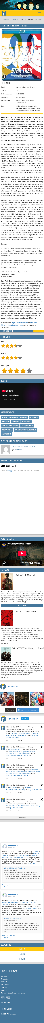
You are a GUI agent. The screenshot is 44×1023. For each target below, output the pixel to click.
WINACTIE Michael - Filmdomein (15, 868)
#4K (14, 771)
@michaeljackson (29, 751)
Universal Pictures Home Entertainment (19, 324)
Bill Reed (4, 417)
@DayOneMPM (11, 755)
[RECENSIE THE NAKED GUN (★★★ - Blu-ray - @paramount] (7, 699)
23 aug (30, 785)
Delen (6, 887)
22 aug (30, 799)
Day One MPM (24, 856)
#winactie (12, 751)
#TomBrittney (20, 790)
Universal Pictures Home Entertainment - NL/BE (20, 857)
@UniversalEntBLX (23, 755)
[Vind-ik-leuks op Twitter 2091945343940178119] (15, 778)
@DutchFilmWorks (36, 790)
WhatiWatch (19, 449)
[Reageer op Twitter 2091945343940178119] (7, 778)
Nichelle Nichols (26, 421)
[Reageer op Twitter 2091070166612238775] (7, 811)
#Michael (19, 751)
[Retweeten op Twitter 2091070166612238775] (11, 811)
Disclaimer (5, 984)
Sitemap (4, 987)
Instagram (22, 959)
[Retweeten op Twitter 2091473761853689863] (11, 793)
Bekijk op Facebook (8, 885)
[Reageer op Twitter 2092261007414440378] (7, 758)
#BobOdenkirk (33, 733)
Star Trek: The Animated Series (10, 426)
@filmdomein (20, 727)
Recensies (15, 19)
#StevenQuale (11, 790)
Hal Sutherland (34, 417)
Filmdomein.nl (6, 1002)
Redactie (4, 979)
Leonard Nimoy (16, 421)
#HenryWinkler (11, 735)
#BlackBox (13, 788)
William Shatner (6, 434)
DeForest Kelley (13, 417)
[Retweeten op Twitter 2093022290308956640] (11, 740)
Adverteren (5, 990)
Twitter (22, 949)
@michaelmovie (14, 749)
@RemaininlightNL (12, 737)
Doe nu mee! (22, 606)
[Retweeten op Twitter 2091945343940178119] (11, 778)
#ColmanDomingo (24, 753)
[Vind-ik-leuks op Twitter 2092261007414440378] (15, 758)
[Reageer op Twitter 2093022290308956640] (7, 740)
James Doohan (6, 421)
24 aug (30, 765)
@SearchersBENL (36, 735)
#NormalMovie (23, 733)
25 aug (30, 747)
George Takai (23, 417)
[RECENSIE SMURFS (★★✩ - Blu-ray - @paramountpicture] (37, 699)
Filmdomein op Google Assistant (13, 993)
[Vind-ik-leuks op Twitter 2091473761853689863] (15, 793)
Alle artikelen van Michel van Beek (23, 446)
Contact (4, 982)
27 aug (30, 727)
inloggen (10, 471)
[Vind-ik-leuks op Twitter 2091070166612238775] (15, 811)
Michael (35, 852)
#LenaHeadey (21, 735)
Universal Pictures (7, 430)
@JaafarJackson (12, 753)
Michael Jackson (32, 908)
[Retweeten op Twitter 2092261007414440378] (11, 758)
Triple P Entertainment (19, 323)
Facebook (22, 954)
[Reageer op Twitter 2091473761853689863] (7, 793)
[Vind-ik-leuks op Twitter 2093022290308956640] (15, 740)
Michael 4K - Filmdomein (12, 919)
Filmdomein (6, 19)
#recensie (14, 733)
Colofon (4, 976)
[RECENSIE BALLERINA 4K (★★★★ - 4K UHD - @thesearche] (22, 699)
